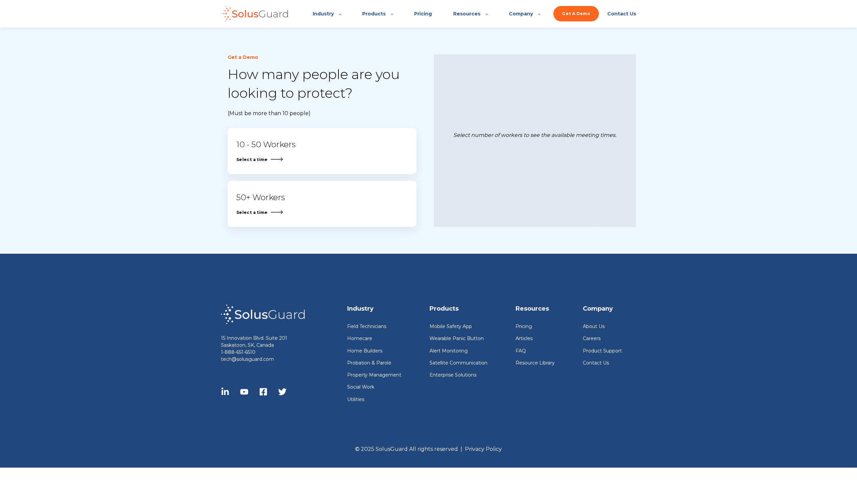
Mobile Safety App (451, 326)
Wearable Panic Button (457, 338)
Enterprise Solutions (453, 375)
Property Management (374, 375)
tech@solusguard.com (247, 359)
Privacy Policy (483, 449)
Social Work (360, 387)
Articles (524, 338)
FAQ (521, 351)
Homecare (359, 338)
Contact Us (596, 363)
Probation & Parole (369, 363)
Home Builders (364, 351)
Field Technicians (366, 326)
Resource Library (535, 363)
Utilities (355, 399)
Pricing (524, 326)
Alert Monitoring (449, 351)
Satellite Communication (458, 363)
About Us (594, 326)
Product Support (602, 351)
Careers (592, 338)
